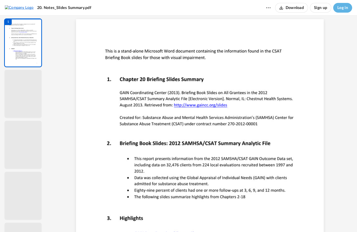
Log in (342, 8)
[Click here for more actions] (268, 8)
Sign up (320, 8)
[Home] (19, 7)
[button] (23, 42)
